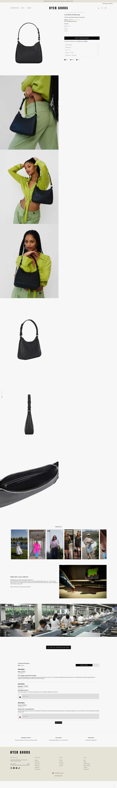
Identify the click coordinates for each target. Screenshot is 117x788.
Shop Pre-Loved (86, 769)
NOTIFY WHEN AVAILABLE (82, 38)
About (29, 7)
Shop (22, 7)
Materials (68, 47)
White (66, 30)
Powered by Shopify (58, 775)
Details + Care (69, 52)
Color (67, 26)
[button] (19, 544)
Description (68, 44)
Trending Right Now (80, 12)
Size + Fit (68, 50)
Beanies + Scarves (87, 765)
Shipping (36, 760)
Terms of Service (37, 769)
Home (65, 12)
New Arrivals (15, 7)
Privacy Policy (37, 767)
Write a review (84, 665)
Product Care (37, 765)
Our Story (60, 760)
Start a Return (37, 763)
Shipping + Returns (70, 55)
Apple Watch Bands (87, 763)
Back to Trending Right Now (59, 647)
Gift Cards (85, 767)
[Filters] (94, 665)
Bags (84, 760)
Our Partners (61, 763)
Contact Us (61, 765)
